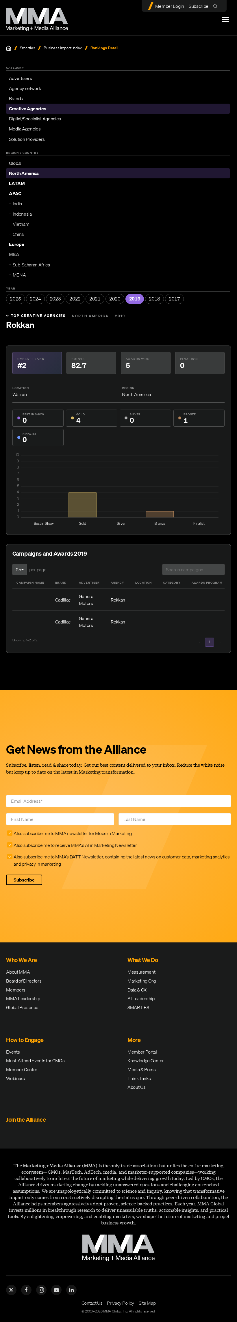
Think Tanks (139, 1078)
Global (15, 163)
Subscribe (198, 6)
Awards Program (207, 582)
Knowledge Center (145, 1060)
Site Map (147, 1303)
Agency (117, 582)
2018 (154, 299)
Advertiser (89, 582)
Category (172, 582)
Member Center (21, 1069)
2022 (75, 299)
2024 (35, 299)
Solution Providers (27, 139)
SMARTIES (138, 1007)
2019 (134, 299)
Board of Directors (23, 981)
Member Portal (142, 1052)
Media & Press (141, 1069)
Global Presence (22, 1007)
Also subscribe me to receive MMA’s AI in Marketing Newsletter (75, 845)
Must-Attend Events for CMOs (35, 1060)
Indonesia (22, 214)
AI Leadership (141, 998)
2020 (115, 299)
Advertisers (20, 78)
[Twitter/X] (11, 1290)
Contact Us (92, 1303)
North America (24, 173)
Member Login (169, 6)
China (18, 234)
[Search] (216, 6)
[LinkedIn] (71, 1290)
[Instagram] (41, 1290)
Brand (60, 582)
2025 (15, 299)
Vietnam (21, 224)
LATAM (17, 183)
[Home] (8, 48)
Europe (16, 244)
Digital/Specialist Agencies (35, 118)
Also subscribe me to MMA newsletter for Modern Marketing (73, 833)
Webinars (15, 1078)
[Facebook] (26, 1290)
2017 (174, 299)
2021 (95, 299)
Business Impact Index (63, 48)
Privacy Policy (120, 1303)
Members (15, 990)
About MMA (18, 972)
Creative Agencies (27, 108)
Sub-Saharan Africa (31, 264)
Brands (16, 98)
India (17, 203)
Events (13, 1052)
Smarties (27, 48)
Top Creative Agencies (36, 315)
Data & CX (137, 990)
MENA (19, 275)
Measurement (141, 972)
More (133, 1039)
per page (37, 569)
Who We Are (21, 959)
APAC (15, 193)
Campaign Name (30, 582)
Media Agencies (25, 128)
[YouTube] (56, 1290)
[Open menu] (225, 19)
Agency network (25, 88)
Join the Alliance (26, 1119)
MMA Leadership (23, 998)
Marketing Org (141, 981)
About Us (136, 1087)
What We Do (142, 959)
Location (143, 582)
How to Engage (25, 1039)
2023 (55, 299)
